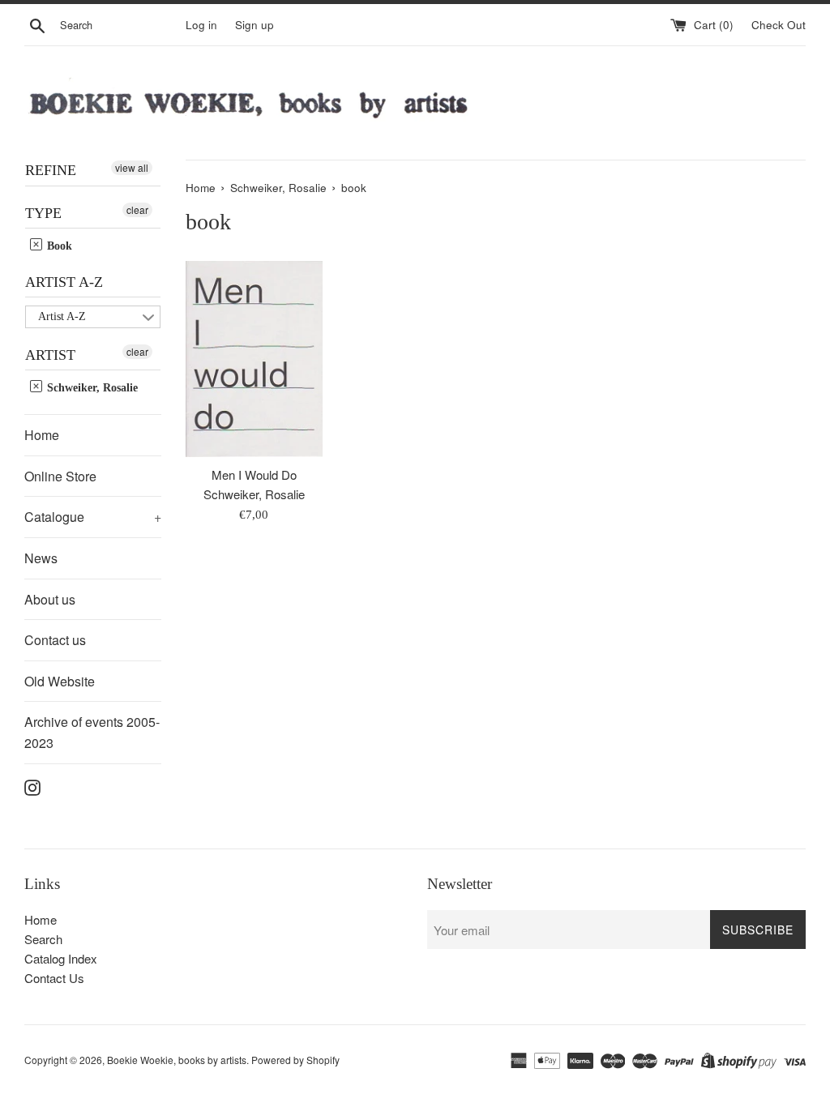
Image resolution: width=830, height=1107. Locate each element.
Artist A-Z (64, 282)
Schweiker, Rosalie (91, 388)
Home (41, 434)
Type (43, 213)
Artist (50, 355)
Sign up (254, 24)
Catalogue (92, 516)
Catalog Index (60, 958)
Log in (201, 24)
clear (137, 209)
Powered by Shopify (295, 1059)
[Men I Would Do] (254, 359)
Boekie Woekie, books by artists (176, 1059)
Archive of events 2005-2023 (92, 732)
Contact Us (54, 977)
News (41, 558)
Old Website (59, 681)
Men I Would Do (254, 474)
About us (49, 599)
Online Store (60, 476)
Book (58, 246)
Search (43, 938)
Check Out (778, 24)
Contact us (55, 639)
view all (131, 167)
